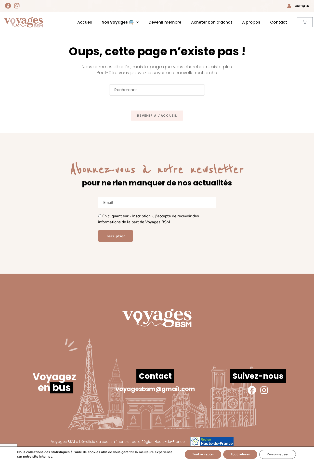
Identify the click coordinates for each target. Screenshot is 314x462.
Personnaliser (277, 454)
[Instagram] (17, 6)
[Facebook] (8, 6)
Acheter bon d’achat (211, 22)
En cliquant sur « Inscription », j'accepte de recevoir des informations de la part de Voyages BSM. (148, 219)
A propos (251, 22)
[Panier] (305, 22)
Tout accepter (203, 454)
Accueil (84, 22)
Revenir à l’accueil (157, 115)
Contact (278, 22)
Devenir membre (165, 22)
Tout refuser (240, 454)
